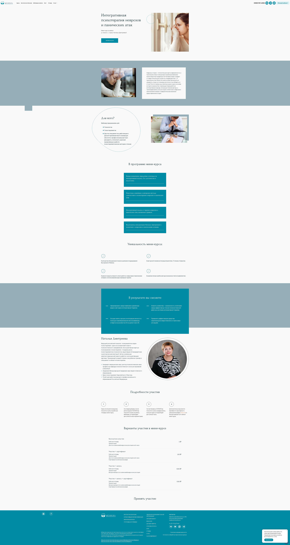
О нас (148, 533)
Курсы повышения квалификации (133, 517)
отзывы (149, 531)
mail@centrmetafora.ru (175, 520)
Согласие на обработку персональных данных (175, 535)
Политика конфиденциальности (178, 532)
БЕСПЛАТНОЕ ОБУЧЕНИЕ (130, 514)
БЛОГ (148, 528)
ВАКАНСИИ (149, 521)
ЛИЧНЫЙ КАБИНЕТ (151, 518)
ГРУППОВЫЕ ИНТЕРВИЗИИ (130, 522)
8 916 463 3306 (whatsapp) (176, 518)
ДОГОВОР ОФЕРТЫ (151, 523)
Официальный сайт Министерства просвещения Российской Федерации (116, 541)
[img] (270, 3)
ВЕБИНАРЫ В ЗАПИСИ (129, 519)
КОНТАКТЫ (172, 514)
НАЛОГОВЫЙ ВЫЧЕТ (152, 536)
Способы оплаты (151, 526)
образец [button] (183, 412)
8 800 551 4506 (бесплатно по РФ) (178, 517)
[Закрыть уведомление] (286, 530)
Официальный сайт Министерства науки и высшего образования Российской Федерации (120, 540)
